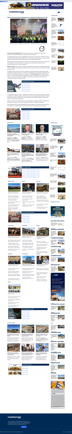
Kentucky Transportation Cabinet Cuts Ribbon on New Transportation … (43, 201)
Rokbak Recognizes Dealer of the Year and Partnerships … (14, 250)
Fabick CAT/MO (25, 366)
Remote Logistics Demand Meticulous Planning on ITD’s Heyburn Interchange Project (54, 346)
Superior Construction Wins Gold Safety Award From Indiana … (42, 245)
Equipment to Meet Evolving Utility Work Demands (53, 175)
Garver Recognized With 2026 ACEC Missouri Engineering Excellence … (14, 241)
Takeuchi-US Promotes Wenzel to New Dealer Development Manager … (14, 275)
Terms (64, 431)
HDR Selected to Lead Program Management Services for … (27, 272)
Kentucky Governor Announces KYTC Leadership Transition (27, 247)
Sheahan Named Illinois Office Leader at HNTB (27, 199)
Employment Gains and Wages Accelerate (54, 43)
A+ (60, 12)
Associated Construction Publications (9, 431)
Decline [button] (1, 1)
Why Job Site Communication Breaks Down (54, 68)
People (23, 181)
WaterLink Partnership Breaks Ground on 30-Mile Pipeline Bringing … (13, 209)
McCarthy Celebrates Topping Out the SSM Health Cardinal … (28, 269)
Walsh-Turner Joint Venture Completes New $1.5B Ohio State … (28, 265)
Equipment (10, 253)
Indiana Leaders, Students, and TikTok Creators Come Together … (43, 252)
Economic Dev (25, 253)
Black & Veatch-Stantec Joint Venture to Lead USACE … (13, 199)
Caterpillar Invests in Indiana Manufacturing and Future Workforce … (41, 248)
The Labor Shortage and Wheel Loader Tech (53, 140)
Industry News (10, 122)
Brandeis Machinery (26, 83)
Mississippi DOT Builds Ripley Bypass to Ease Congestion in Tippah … (53, 251)
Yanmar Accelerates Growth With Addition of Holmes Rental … (13, 205)
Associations (11, 225)
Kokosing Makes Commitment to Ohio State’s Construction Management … (42, 237)
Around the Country (55, 201)
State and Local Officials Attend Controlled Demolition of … (13, 306)
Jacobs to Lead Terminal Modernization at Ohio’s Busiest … (28, 278)
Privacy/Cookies (69, 431)
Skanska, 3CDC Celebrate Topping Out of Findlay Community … (14, 297)
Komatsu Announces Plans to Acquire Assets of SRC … (42, 277)
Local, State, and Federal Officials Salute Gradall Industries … (42, 265)
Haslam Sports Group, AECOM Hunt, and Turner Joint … (14, 300)
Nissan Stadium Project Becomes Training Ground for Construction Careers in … (54, 269)
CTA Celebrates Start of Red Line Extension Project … (42, 205)
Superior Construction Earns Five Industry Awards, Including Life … (14, 237)
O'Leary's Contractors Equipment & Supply (31, 169)
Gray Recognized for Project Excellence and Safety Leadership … (14, 244)
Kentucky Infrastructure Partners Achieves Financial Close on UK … (42, 193)
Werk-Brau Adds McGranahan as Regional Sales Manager (28, 193)
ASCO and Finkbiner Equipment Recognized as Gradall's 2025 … (13, 272)
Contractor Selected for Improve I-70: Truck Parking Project (43, 208)
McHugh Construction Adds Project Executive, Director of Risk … (28, 205)
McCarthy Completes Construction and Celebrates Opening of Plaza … (28, 275)
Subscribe (24, 426)
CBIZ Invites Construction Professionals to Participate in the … (43, 242)
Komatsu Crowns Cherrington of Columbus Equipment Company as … (14, 279)
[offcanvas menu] (62, 12)
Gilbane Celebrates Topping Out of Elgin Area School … (14, 293)
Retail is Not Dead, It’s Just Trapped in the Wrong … (54, 224)
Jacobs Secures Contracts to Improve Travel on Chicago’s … (27, 241)
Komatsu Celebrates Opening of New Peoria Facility (13, 269)
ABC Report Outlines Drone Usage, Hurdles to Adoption (54, 147)
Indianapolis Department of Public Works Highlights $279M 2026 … (28, 244)
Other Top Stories (11, 322)
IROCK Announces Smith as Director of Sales (28, 202)
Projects (38, 181)
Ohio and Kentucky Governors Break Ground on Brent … (27, 237)
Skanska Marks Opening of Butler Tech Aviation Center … (14, 303)
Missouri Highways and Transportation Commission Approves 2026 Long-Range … (42, 197)
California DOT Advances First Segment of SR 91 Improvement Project (54, 233)
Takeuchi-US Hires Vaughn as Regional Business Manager (27, 197)
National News (54, 15)
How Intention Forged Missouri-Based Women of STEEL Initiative (13, 247)
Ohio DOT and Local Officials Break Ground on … (28, 250)
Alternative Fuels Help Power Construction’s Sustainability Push (54, 32)
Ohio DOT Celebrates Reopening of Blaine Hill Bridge (14, 202)
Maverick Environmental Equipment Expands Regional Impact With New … (43, 269)
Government (24, 225)
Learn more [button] (28, 0)
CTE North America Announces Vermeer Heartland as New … (13, 265)
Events (9, 282)
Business (38, 253)
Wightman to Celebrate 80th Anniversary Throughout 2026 (42, 280)
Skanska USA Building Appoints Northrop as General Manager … (13, 197)
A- (57, 12)
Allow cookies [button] (5, 1)
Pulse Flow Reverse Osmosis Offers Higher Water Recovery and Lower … (54, 327)
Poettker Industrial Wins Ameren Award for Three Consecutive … (13, 193)
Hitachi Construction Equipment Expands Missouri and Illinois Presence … (42, 273)
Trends (37, 225)
